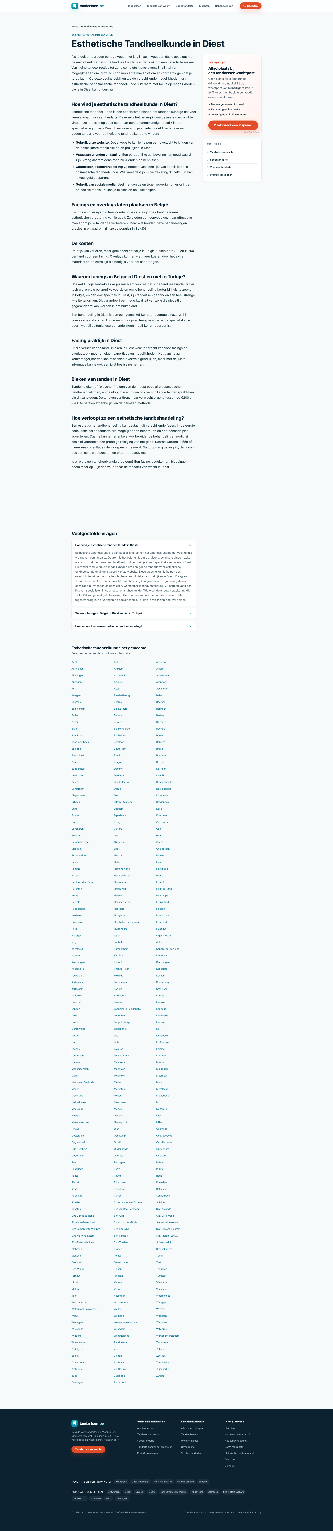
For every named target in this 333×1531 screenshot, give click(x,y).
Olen (116, 1128)
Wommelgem (121, 1335)
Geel (158, 828)
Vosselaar (119, 1295)
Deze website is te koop (249, 1512)
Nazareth (161, 1108)
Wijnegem (119, 1328)
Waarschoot (163, 1295)
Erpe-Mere (120, 815)
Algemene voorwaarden (221, 1512)
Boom (159, 735)
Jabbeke (119, 942)
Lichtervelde (78, 1028)
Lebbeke (161, 1008)
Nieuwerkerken (80, 1122)
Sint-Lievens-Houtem (168, 1228)
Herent (160, 882)
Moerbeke (120, 1102)
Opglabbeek (78, 1142)
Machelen (119, 1068)
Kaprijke (118, 955)
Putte (117, 1168)
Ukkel (74, 1282)
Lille (116, 1035)
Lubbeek (161, 1055)
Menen (75, 1088)
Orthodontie (188, 1446)
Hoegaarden (78, 908)
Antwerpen (162, 675)
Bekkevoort (120, 708)
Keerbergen (78, 962)
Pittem (160, 1162)
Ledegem (119, 1015)
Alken (159, 668)
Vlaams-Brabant (185, 1481)
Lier (158, 1028)
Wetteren (161, 1315)
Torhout (75, 1275)
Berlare (118, 715)
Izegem (75, 942)
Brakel (159, 748)
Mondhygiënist (189, 1440)
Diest (117, 795)
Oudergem (77, 1155)
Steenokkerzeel (165, 1248)
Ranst (74, 1175)
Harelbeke (162, 868)
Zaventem (162, 1342)
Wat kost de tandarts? (237, 1434)
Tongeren (161, 1268)
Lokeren (118, 1048)
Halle (116, 862)
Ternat (160, 1255)
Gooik (117, 848)
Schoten (76, 1208)
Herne (74, 895)
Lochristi (76, 1048)
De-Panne (77, 775)
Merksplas (77, 1095)
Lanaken (161, 1002)
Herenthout (120, 888)
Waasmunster (79, 1302)
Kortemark (77, 982)
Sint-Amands (163, 1208)
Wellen (117, 1308)
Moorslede (77, 1108)
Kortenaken (120, 982)
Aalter (117, 662)
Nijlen (159, 1122)
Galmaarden (163, 822)
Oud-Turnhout (79, 1148)
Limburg (203, 1481)
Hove (74, 928)
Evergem (119, 822)
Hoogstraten (163, 915)
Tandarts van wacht (158, 5)
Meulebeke (162, 1095)
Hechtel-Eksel (122, 875)
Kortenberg (162, 982)
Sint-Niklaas (121, 1235)
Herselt (118, 895)
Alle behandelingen (192, 1428)
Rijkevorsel (120, 1182)
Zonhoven (119, 1362)
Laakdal (75, 1002)
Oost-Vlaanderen (140, 1481)
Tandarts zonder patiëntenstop (154, 1446)
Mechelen (119, 1075)
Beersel (160, 701)
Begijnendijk (78, 708)
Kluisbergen (163, 962)
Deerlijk (160, 775)
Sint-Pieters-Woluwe (82, 1242)
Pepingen (119, 1162)
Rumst (117, 1195)
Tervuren (76, 1262)
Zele (116, 1349)
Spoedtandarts (185, 5)
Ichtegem (76, 935)
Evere (74, 822)
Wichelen (161, 1322)
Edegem (118, 808)
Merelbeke (162, 1088)
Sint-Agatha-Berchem (126, 1208)
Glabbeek (76, 848)
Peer (74, 1162)
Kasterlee (161, 955)
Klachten (204, 5)
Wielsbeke (77, 1328)
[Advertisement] (133, 499)
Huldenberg (120, 928)
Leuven (160, 1022)
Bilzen (74, 728)
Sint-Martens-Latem (82, 1235)
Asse (116, 688)
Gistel (159, 841)
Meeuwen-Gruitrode (82, 1082)
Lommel (160, 1048)
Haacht (118, 855)
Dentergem (77, 788)
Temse (117, 1255)
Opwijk (118, 1142)
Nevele (118, 1115)
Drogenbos (162, 801)
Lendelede (162, 1015)
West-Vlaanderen (163, 1481)
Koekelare (161, 968)
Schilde (160, 1202)
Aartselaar (77, 668)
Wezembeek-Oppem (126, 1322)
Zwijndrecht (120, 1382)
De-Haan (161, 768)
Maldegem (162, 1068)
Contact (229, 1465)
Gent (159, 835)
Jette (159, 942)
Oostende (161, 1128)
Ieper (117, 935)
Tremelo (118, 1275)
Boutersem (120, 748)
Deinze (75, 781)
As (72, 688)
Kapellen (76, 955)
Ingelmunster (163, 935)
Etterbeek (161, 815)
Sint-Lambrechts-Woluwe (85, 1228)
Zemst (75, 1355)
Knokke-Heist (121, 968)
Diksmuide (162, 795)
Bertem (160, 715)
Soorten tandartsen (192, 1453)
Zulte (74, 1375)
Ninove (75, 1128)
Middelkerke (78, 1102)
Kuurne (160, 995)
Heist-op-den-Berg (82, 882)
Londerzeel (77, 1055)
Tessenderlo (121, 1262)
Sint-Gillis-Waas (165, 1215)
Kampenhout (121, 948)
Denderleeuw (121, 781)
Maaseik (161, 1062)
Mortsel (118, 1108)
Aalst (74, 662)
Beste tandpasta (234, 1446)
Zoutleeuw (120, 1368)
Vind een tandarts (220, 167)
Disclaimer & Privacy (195, 1512)
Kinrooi (118, 962)
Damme (118, 768)
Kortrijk (118, 988)
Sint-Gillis (119, 1215)
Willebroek (162, 1328)
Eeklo (159, 808)
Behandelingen (224, 5)
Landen (75, 1008)
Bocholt (160, 728)
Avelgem (76, 695)
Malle (74, 1075)
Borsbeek (76, 748)
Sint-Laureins (121, 1228)
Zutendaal (119, 1375)
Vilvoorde (161, 1282)
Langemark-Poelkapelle (127, 1008)
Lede (74, 1015)
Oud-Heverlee (164, 1142)
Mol (158, 1102)
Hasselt (75, 875)
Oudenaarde (121, 1148)
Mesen (118, 1095)
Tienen (118, 1268)
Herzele (75, 901)
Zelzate (160, 1349)
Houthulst (161, 922)
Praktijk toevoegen (221, 174)
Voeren (118, 1289)
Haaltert (160, 855)
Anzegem (76, 681)
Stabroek (76, 1248)
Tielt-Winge (77, 1268)
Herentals (76, 888)
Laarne (118, 1002)
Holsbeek (76, 915)
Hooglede (119, 915)
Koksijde (118, 975)
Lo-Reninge (162, 1042)
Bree (74, 762)
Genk (117, 835)
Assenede (162, 688)
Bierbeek (161, 722)
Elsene (75, 815)
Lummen (76, 1062)
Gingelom (119, 841)
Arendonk (161, 681)
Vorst (74, 1295)
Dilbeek (75, 801)
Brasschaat (77, 755)
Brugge (118, 762)
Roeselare (161, 1182)
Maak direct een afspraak (232, 125)
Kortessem (77, 988)
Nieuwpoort (120, 1122)
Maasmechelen (80, 1068)
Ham (158, 862)
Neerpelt (76, 1115)
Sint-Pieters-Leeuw (167, 1235)
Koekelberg (77, 975)
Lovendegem (121, 1055)
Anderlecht (120, 675)
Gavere (118, 828)
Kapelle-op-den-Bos (167, 948)
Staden (118, 1248)
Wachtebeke (121, 1302)
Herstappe (162, 895)
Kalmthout (77, 948)
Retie (159, 1175)
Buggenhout (78, 768)
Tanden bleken (189, 1434)
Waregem (161, 1302)
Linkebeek (162, 1035)
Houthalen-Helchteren (126, 922)
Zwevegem (77, 1382)
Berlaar (75, 715)
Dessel (117, 788)
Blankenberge (122, 728)
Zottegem (77, 1368)
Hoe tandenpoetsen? (236, 1440)
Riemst (75, 1182)
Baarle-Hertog (122, 695)
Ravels (117, 1175)
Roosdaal (119, 1188)
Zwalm (160, 1375)
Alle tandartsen (145, 1428)
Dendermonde (164, 781)
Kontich (160, 975)
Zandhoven (120, 1342)
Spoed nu (252, 5)
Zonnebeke (162, 1362)
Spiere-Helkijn (164, 1242)
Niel (158, 1115)
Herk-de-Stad (164, 888)
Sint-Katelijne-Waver (167, 1222)
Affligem (118, 668)
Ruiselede (76, 1195)
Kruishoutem (121, 995)
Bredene (161, 755)
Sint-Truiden (121, 1242)
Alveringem (77, 675)
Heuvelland (162, 901)
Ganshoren (77, 828)
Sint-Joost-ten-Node (125, 1222)
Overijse (118, 1155)
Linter (117, 1042)
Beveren (118, 722)
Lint (73, 1042)
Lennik (75, 1022)
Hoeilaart (119, 908)
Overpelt (161, 1155)
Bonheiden (120, 735)
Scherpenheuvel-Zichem (128, 1202)
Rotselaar (161, 1188)
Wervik (75, 1315)
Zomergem (77, 1362)
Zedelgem (77, 1349)
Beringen (161, 708)
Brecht (117, 755)
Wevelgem (77, 1322)
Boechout (76, 735)
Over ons (230, 1459)
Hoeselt (160, 908)
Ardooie (118, 681)
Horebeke (77, 922)
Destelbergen (164, 788)
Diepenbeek (78, 795)
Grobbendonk (79, 855)
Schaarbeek (163, 1195)
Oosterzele (77, 1135)
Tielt (158, 1262)
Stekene (76, 1255)
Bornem (160, 741)
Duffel (74, 808)
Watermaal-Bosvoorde (84, 1308)
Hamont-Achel (122, 868)
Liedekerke (120, 1028)
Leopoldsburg (122, 1022)
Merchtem (120, 1088)
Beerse (118, 701)
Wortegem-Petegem (167, 1335)
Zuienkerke (162, 1368)
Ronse (74, 1188)
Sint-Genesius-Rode (82, 1215)
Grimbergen (163, 848)
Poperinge (77, 1168)
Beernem (76, 701)
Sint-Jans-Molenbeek (83, 1222)
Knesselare (77, 968)
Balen (159, 695)
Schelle (75, 1202)
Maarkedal (120, 1062)
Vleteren (76, 1289)
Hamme (75, 868)
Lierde (75, 1035)
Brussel (160, 762)
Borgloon (119, 741)
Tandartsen (134, 5)
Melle (159, 1082)
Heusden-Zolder (123, 901)
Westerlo (119, 1315)
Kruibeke (76, 995)
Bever (74, 722)
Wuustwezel (78, 1342)
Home (74, 26)
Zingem (118, 1355)
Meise (117, 1082)
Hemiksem (120, 882)
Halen (74, 862)
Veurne (118, 1282)
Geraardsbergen (80, 841)
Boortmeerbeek (80, 741)
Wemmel (161, 1308)
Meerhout (161, 1075)
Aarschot (161, 662)
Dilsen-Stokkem (123, 801)
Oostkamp (120, 1135)
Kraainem (161, 988)
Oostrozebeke (164, 1135)
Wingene (76, 1335)
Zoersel (160, 1355)
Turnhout (161, 1275)
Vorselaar (161, 1289)
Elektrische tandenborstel (239, 1453)
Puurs (159, 1168)
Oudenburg (162, 1148)
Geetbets (76, 835)
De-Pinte (119, 775)
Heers (159, 875)
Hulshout (161, 928)
